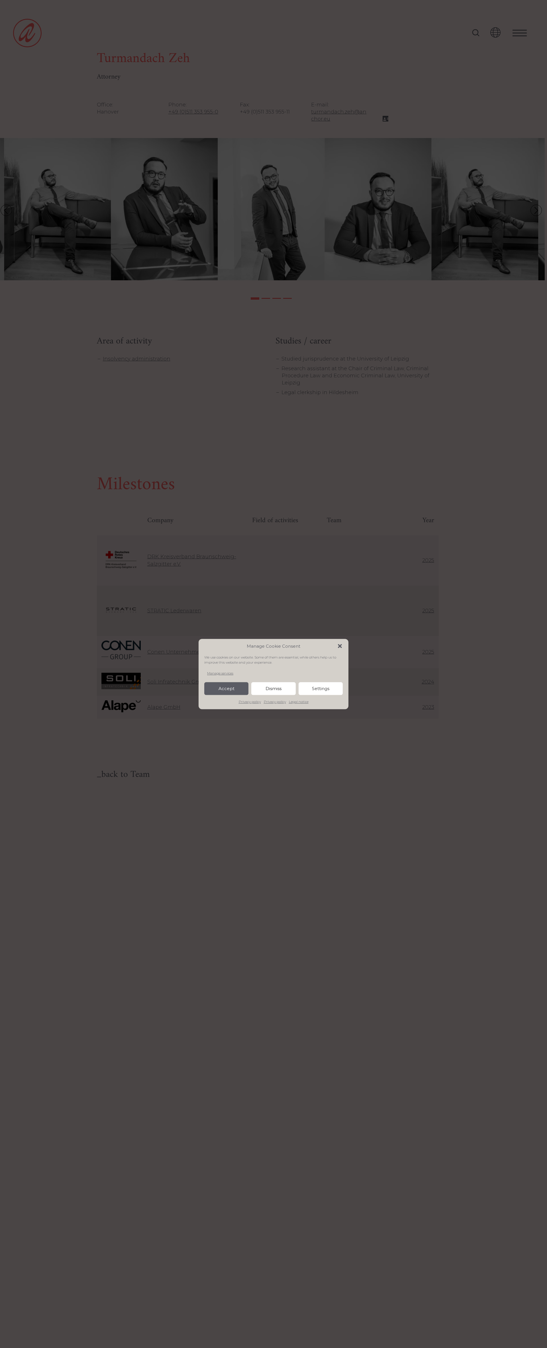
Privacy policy (250, 701)
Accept (226, 688)
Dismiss (273, 688)
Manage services (220, 673)
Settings (320, 688)
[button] (340, 646)
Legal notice (299, 701)
